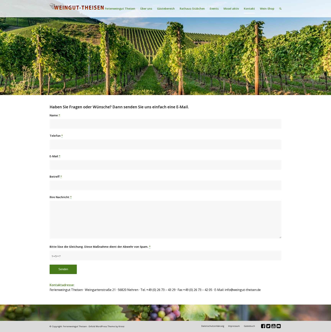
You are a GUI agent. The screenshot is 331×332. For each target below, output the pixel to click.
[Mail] (278, 327)
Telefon (56, 135)
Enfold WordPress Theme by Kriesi (106, 326)
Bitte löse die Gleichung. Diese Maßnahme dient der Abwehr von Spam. (100, 246)
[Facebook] (263, 327)
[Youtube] (273, 327)
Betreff (56, 176)
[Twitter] (268, 327)
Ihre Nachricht (61, 197)
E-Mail (55, 156)
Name (55, 115)
